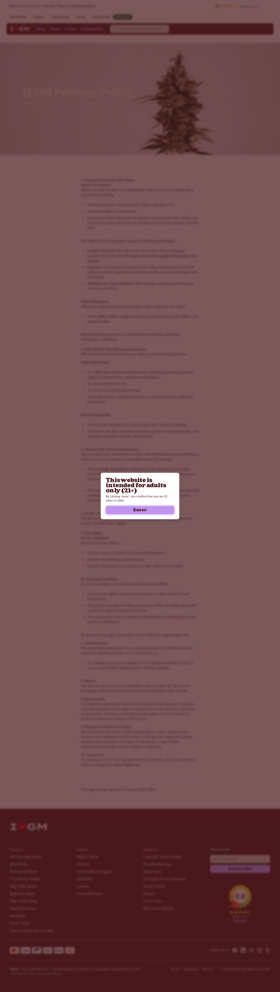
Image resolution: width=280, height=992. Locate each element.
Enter (140, 510)
